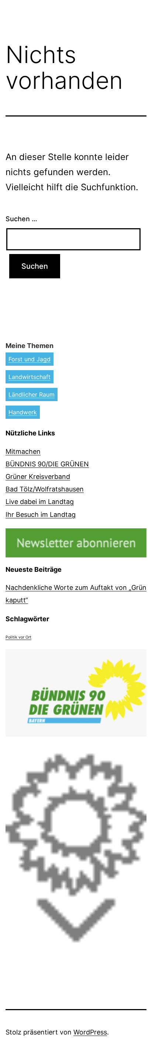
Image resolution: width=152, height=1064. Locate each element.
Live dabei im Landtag (40, 501)
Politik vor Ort (18, 637)
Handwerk (22, 412)
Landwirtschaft (29, 376)
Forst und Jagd (29, 359)
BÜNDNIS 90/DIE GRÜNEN (47, 464)
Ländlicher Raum (31, 394)
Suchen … (21, 219)
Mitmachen (23, 451)
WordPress (90, 1032)
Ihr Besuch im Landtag (41, 514)
